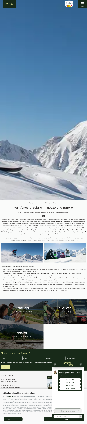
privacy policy (18, 362)
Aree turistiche (38, 203)
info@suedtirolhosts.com (11, 388)
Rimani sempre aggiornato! (15, 353)
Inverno (55, 203)
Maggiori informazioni (13, 419)
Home (31, 203)
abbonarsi (5, 367)
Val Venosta (48, 203)
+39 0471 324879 (9, 385)
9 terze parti (11, 396)
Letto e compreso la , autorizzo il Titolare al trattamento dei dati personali (27, 362)
